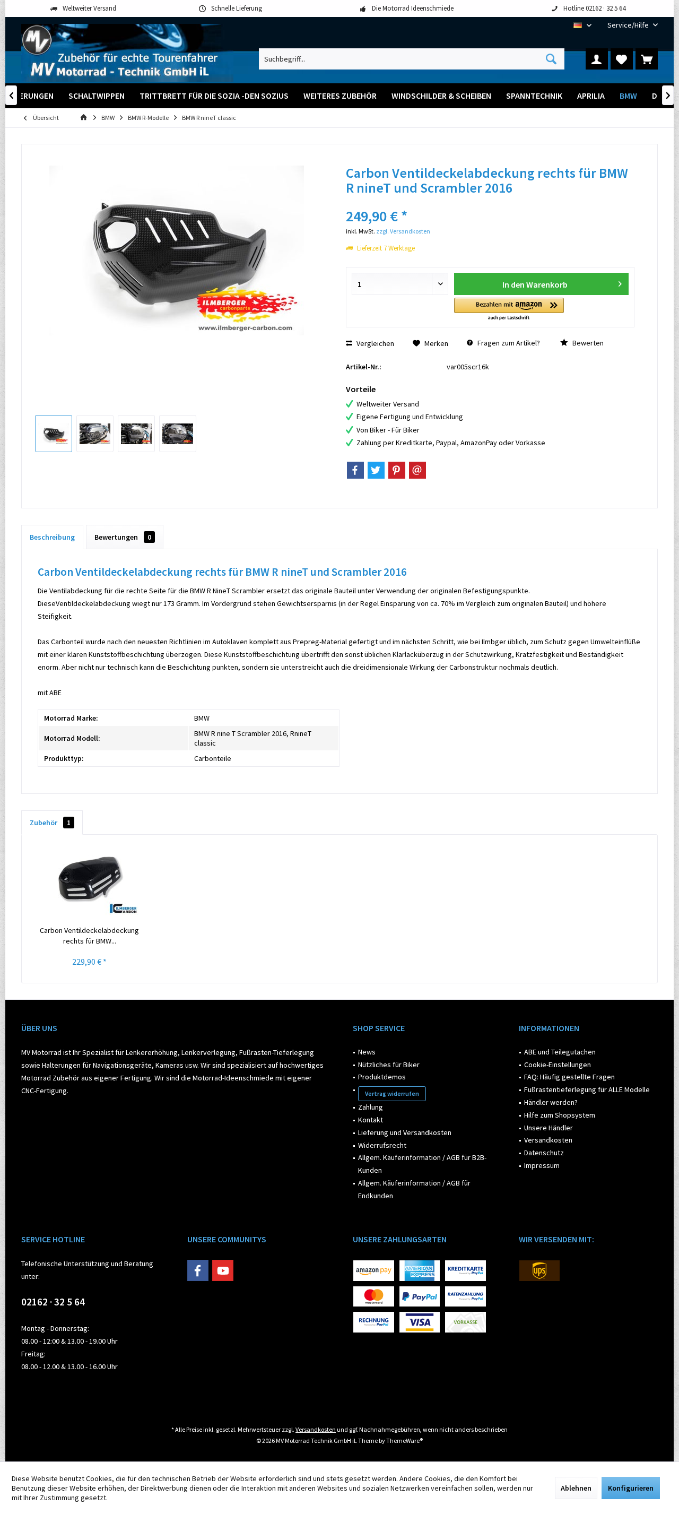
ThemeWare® (404, 1440)
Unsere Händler (548, 1127)
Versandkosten (548, 1140)
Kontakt (370, 1119)
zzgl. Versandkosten (403, 231)
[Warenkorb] (647, 59)
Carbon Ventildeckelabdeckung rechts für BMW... (89, 935)
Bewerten (587, 343)
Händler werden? (551, 1102)
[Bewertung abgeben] (490, 202)
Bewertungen (122, 537)
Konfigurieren (631, 1488)
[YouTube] (222, 1270)
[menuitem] (628, 25)
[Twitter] (376, 470)
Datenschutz (544, 1152)
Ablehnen (576, 1488)
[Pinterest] (396, 470)
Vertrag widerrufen (392, 1093)
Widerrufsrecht (382, 1145)
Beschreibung (52, 537)
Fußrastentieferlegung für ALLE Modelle (587, 1089)
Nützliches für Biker (389, 1064)
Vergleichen (374, 343)
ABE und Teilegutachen (560, 1052)
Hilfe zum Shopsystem (559, 1115)
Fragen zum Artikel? (508, 343)
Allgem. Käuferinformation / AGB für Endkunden (414, 1189)
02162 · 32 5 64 (53, 1301)
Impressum (542, 1165)
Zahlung (370, 1107)
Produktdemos (382, 1077)
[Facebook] (355, 470)
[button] (509, 310)
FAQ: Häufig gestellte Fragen (569, 1077)
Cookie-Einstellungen (557, 1064)
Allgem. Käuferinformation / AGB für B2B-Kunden (422, 1164)
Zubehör (50, 822)
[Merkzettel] (622, 59)
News (367, 1052)
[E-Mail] (417, 470)
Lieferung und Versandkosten (404, 1132)
